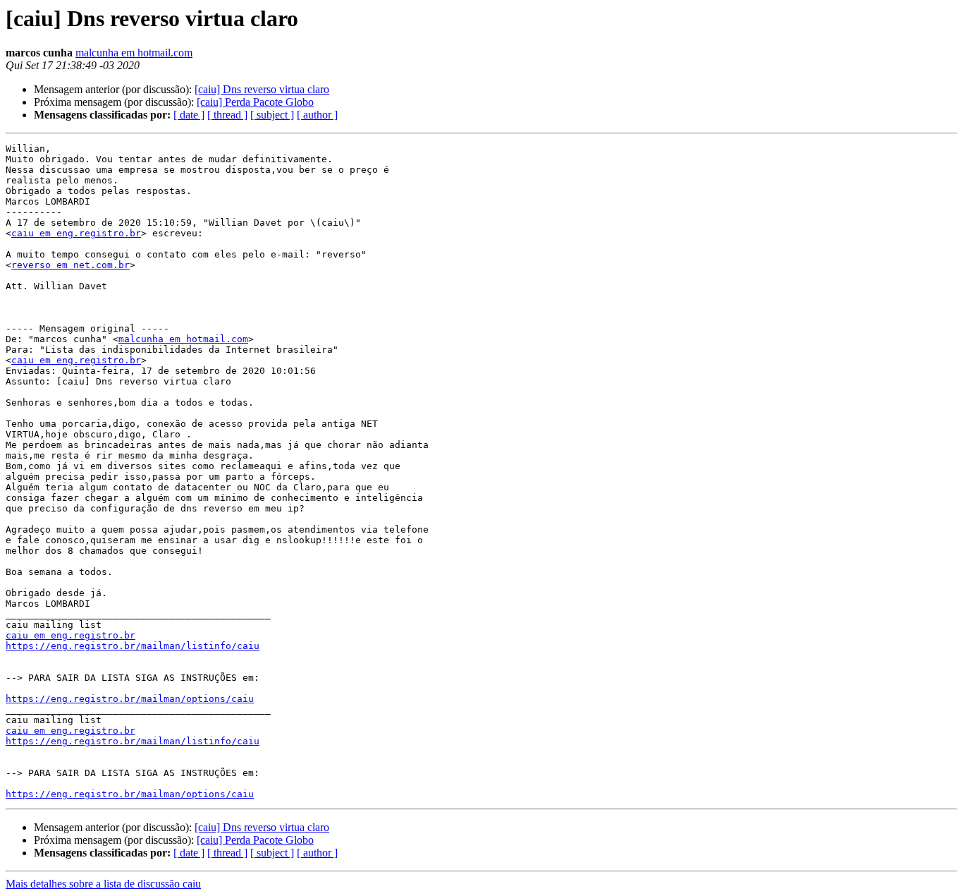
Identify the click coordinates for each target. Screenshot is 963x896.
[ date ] (188, 115)
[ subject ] (272, 115)
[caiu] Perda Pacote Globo (255, 102)
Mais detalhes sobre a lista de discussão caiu (103, 884)
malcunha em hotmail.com (133, 53)
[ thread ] (227, 115)
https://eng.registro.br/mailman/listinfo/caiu (132, 646)
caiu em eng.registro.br (76, 233)
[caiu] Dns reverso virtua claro (262, 89)
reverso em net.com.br (70, 265)
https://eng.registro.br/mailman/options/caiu (130, 699)
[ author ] (317, 115)
